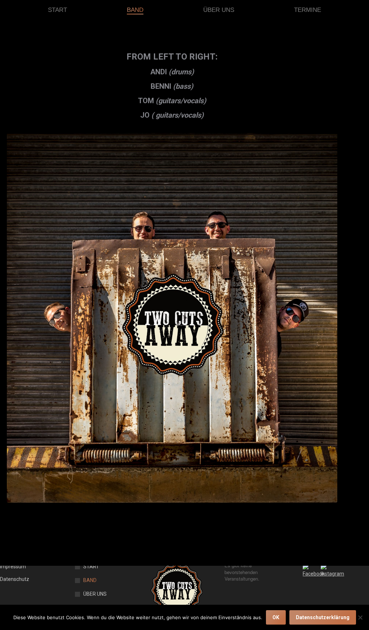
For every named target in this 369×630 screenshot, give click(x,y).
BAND (90, 580)
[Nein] (360, 617)
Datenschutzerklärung (323, 617)
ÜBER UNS (95, 594)
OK (275, 617)
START (91, 566)
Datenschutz (14, 579)
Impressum (13, 566)
